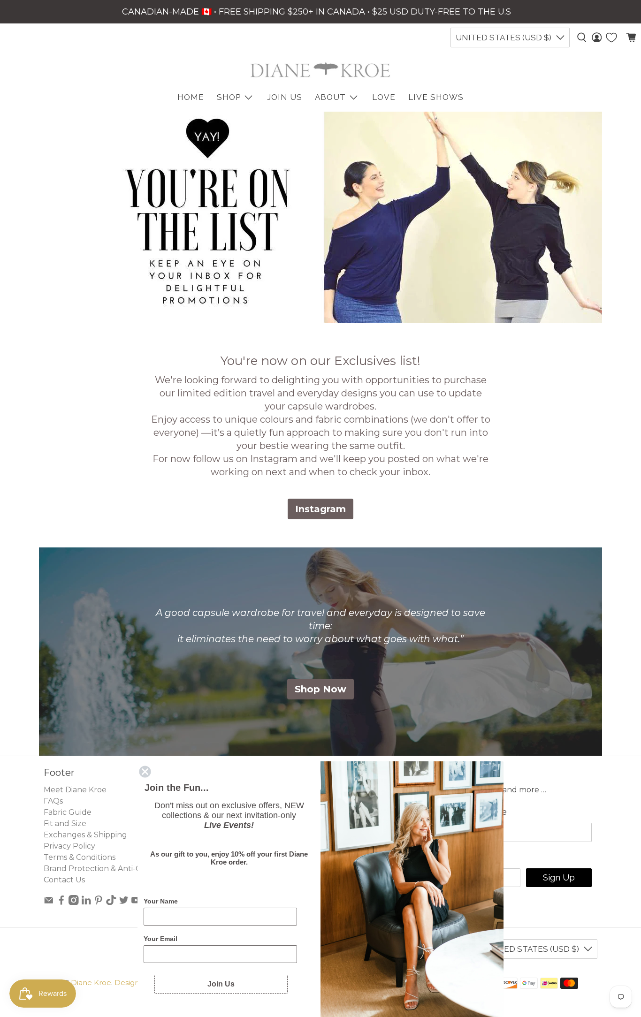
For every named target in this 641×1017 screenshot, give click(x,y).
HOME (190, 97)
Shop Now (320, 689)
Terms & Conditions (79, 857)
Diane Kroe (91, 982)
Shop (229, 97)
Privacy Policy (69, 846)
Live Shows (436, 97)
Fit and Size (65, 823)
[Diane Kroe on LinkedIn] (86, 902)
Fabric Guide (68, 812)
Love (384, 97)
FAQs (53, 801)
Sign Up (559, 877)
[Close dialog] (145, 771)
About (330, 97)
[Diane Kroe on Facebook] (61, 902)
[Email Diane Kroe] (49, 902)
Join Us (284, 97)
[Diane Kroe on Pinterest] (98, 902)
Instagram (320, 509)
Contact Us (64, 879)
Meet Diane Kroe (75, 789)
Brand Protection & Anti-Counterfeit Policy (124, 868)
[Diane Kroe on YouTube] (136, 902)
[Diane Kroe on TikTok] (111, 902)
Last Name (484, 812)
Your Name (161, 901)
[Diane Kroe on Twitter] (124, 902)
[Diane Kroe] (320, 70)
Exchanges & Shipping (85, 834)
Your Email (160, 938)
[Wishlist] (611, 37)
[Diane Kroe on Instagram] (74, 902)
